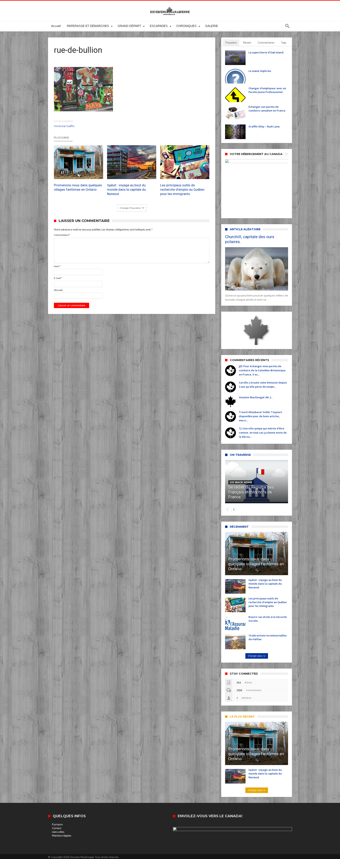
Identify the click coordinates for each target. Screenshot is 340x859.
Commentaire (62, 234)
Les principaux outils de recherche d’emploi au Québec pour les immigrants (182, 189)
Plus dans (62, 137)
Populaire (231, 42)
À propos (57, 824)
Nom (57, 266)
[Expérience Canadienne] (170, 6)
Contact (56, 828)
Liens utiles (58, 831)
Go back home (241, 482)
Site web (58, 290)
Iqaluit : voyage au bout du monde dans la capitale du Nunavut (126, 189)
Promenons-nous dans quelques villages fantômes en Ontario (78, 187)
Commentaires (266, 42)
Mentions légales (61, 835)
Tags (283, 42)
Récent (247, 42)
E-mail (58, 278)
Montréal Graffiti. (64, 124)
